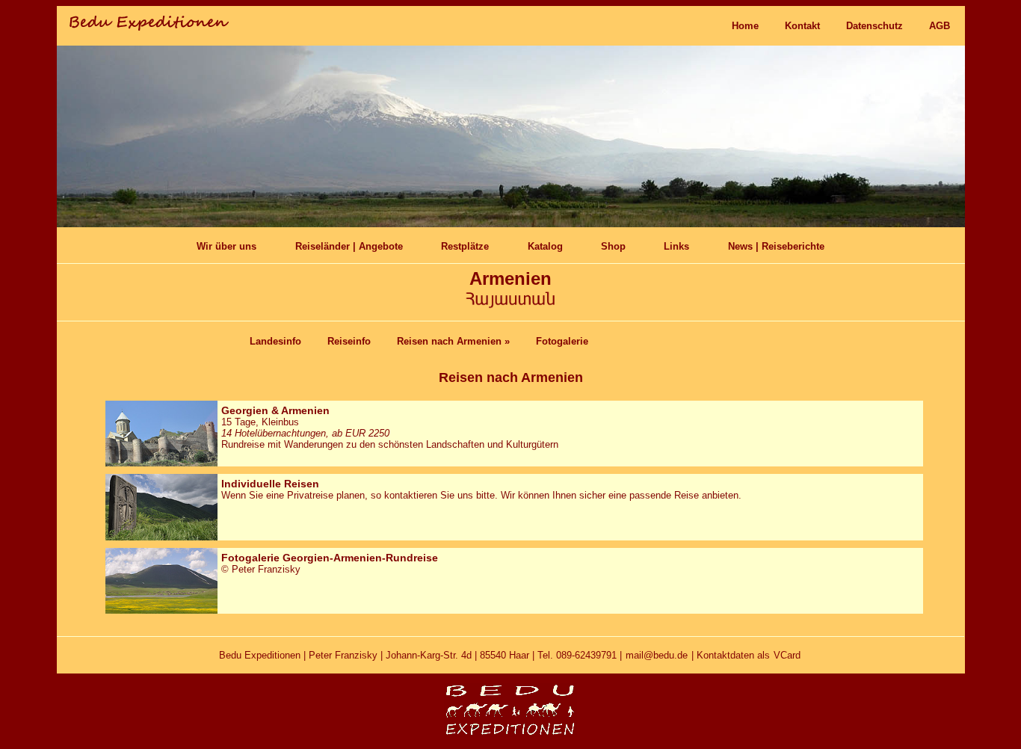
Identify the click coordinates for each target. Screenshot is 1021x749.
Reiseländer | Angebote (349, 246)
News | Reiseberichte (776, 246)
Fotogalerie (562, 341)
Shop (613, 246)
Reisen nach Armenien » (453, 341)
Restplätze (465, 246)
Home (745, 25)
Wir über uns (226, 246)
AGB (939, 25)
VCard (787, 655)
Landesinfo (275, 341)
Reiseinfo (349, 341)
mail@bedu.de (657, 655)
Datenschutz (874, 25)
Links (676, 246)
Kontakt (802, 25)
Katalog (545, 246)
